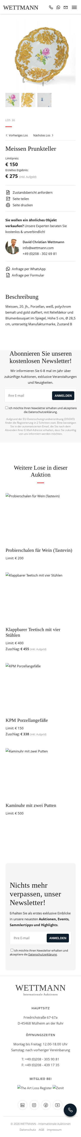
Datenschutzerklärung (42, 412)
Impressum (54, 1130)
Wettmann (20, 7)
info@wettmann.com (38, 248)
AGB (41, 1130)
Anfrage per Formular (28, 275)
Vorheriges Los (18, 135)
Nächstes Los (42, 135)
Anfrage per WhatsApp (29, 269)
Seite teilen (20, 199)
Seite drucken (22, 205)
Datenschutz (28, 1130)
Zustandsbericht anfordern (32, 192)
